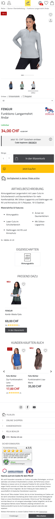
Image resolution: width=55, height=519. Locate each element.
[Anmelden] (9, 2)
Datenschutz (43, 511)
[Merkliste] (46, 2)
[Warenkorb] (52, 2)
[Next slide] (52, 87)
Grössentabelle (14, 96)
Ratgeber (28, 96)
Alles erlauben (41, 516)
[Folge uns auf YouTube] (34, 407)
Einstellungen (13, 516)
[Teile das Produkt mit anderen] (50, 20)
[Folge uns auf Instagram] (20, 407)
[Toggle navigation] (3, 3)
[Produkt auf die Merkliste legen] (50, 14)
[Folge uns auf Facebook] (27, 407)
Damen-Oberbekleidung (16, 8)
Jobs (12, 436)
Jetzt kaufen (29, 169)
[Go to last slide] (4, 371)
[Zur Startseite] (28, 2)
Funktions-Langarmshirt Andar (38, 8)
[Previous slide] (3, 87)
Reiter (3, 8)
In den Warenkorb (16, 330)
